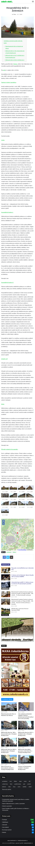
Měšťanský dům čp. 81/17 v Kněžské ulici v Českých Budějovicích (25, 734)
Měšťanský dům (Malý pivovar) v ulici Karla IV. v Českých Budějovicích (25, 751)
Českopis (4, 819)
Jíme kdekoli (5, 827)
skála (9, 786)
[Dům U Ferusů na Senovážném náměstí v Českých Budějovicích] (9, 759)
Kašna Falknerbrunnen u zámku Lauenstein (13, 803)
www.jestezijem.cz (28, 843)
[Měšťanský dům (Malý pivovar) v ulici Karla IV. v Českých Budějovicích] (26, 742)
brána (2, 404)
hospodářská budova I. (7, 212)
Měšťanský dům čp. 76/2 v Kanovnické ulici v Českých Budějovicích (9, 734)
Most (11, 784)
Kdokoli (4, 832)
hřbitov (15, 781)
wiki (4, 70)
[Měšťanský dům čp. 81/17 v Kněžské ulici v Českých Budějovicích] (26, 725)
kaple (20, 781)
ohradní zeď (4, 359)
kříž (29, 781)
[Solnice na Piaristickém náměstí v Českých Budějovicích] (26, 759)
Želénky (15, 64)
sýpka (2, 140)
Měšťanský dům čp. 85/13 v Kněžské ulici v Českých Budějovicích (8, 751)
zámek (30, 786)
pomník (29, 784)
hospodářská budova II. (7, 282)
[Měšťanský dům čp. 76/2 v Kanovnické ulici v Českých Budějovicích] (9, 725)
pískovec (4, 786)
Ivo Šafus (14, 14)
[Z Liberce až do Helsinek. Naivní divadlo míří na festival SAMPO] (5, 577)
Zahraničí (4, 824)
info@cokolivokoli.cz (23, 840)
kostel (25, 781)
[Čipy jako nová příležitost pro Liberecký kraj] (5, 570)
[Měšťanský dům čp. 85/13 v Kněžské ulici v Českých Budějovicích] (9, 742)
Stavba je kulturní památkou (8, 82)
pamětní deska (17, 784)
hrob (11, 781)
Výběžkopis (5, 822)
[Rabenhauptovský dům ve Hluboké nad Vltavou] (9, 706)
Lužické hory (5, 784)
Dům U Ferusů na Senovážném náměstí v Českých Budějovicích (7, 768)
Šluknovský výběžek (6, 789)
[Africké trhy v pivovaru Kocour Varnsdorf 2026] (5, 611)
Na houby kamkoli (6, 829)
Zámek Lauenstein (7, 806)
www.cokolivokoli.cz (12, 840)
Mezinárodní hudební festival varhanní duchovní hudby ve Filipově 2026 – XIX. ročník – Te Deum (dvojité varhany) (22, 593)
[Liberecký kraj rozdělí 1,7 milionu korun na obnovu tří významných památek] (5, 584)
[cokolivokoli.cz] (7, 1)
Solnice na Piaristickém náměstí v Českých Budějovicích (24, 768)
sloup (14, 786)
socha (19, 786)
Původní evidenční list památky (9, 449)
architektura (9, 552)
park (24, 784)
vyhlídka (24, 786)
